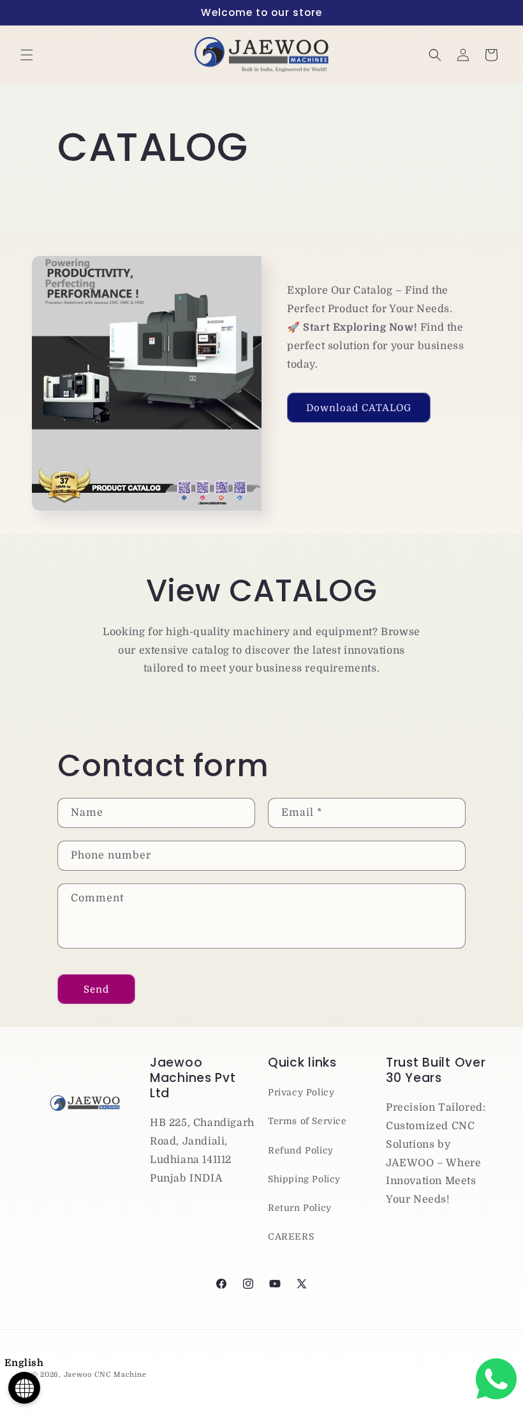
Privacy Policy (301, 1092)
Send (96, 989)
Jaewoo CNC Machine (105, 1375)
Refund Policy (301, 1150)
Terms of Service (307, 1121)
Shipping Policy (304, 1179)
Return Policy (300, 1208)
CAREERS (291, 1236)
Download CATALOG (358, 408)
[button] (27, 55)
